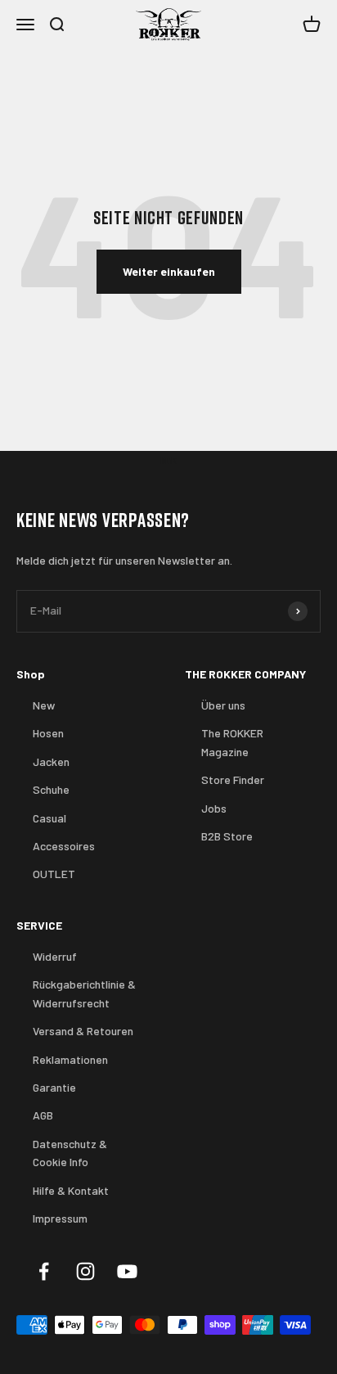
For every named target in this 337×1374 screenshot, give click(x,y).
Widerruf (55, 956)
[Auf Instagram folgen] (85, 1271)
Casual (49, 818)
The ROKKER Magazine (232, 742)
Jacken (51, 761)
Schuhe (51, 789)
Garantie (54, 1087)
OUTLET (54, 874)
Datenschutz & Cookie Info (70, 1153)
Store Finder (232, 779)
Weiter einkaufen (169, 271)
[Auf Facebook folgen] (44, 1271)
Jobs (214, 808)
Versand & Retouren (83, 1031)
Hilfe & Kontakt (71, 1190)
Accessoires (64, 846)
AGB (43, 1115)
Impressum (60, 1218)
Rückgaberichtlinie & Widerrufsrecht (84, 993)
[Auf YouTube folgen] (127, 1271)
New (44, 705)
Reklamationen (70, 1059)
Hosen (48, 733)
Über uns (223, 705)
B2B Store (227, 836)
